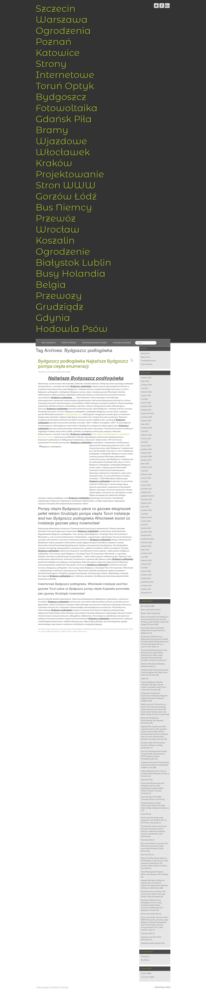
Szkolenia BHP (146, 933)
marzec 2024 (146, 478)
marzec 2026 (146, 395)
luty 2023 (144, 524)
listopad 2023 (146, 492)
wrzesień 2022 (146, 542)
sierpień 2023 (146, 503)
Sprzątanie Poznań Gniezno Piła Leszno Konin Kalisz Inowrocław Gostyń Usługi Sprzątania (153, 894)
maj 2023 (144, 514)
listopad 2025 (146, 410)
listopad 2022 (146, 535)
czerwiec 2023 (146, 510)
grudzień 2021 (146, 574)
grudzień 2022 (146, 531)
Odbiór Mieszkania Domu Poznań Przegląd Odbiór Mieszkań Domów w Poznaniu (155, 773)
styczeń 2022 (146, 571)
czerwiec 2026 (146, 384)
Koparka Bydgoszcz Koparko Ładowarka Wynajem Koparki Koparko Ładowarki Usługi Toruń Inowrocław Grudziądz (153, 686)
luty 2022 (144, 567)
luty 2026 (144, 399)
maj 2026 (144, 388)
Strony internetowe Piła (150, 913)
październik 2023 (147, 496)
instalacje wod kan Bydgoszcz (115, 629)
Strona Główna (122, 343)
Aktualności (49, 343)
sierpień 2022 (146, 546)
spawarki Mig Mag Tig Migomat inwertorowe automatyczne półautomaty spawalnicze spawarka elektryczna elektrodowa (154, 884)
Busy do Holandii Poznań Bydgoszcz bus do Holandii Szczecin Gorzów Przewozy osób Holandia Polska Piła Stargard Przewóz (154, 620)
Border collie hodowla (149, 613)
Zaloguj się (145, 956)
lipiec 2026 (145, 381)
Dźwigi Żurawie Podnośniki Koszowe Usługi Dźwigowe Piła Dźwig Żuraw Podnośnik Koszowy (154, 672)
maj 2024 (144, 470)
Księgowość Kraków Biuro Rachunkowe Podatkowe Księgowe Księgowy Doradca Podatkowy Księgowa (154, 697)
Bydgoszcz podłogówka (72, 629)
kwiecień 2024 (146, 474)
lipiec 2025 (145, 424)
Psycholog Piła (146, 840)
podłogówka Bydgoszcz (50, 631)
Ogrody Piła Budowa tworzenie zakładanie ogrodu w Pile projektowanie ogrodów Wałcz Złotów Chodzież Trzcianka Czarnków (152, 788)
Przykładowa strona (94, 343)
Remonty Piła (146, 854)
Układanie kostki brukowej (151, 943)
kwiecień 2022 (146, 560)
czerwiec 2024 (146, 467)
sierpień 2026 (146, 377)
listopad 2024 (146, 453)
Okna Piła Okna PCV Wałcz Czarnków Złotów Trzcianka (151, 798)
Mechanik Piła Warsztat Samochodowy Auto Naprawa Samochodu (152, 720)
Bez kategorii (52, 629)
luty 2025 (144, 442)
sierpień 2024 (146, 460)
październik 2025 (147, 413)
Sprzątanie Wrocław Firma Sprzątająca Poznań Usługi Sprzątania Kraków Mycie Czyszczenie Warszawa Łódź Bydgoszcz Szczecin (152, 905)
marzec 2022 (146, 564)
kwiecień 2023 (146, 517)
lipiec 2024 (145, 463)
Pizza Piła (144, 814)
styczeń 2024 (146, 485)
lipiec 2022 (145, 549)
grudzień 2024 (146, 449)
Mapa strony (69, 343)
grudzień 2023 (146, 488)
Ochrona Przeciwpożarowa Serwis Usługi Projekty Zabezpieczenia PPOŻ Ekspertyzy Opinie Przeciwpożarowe (154, 755)
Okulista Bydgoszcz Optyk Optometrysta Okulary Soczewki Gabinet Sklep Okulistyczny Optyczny (155, 805)
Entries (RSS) (146, 973)
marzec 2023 (146, 521)
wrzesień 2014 (146, 592)
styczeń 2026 (146, 402)
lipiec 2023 (145, 506)
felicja (68, 372)
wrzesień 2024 (146, 456)
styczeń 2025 (146, 445)
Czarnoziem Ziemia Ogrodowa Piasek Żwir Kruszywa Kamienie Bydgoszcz (153, 630)
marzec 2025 (146, 438)
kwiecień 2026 (146, 392)
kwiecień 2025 (146, 435)
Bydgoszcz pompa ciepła (93, 629)
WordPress (145, 960)
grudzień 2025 (146, 406)
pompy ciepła (66, 631)
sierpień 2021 (146, 589)
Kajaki (143, 678)
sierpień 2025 (146, 420)
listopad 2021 (146, 578)
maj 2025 (144, 431)
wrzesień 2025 (146, 417)
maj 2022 (144, 557)
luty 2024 (144, 481)
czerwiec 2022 (146, 553)
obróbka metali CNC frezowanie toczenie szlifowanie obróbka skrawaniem (153, 745)
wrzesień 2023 (146, 499)
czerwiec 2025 (146, 427)
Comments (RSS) (147, 977)
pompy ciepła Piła (79, 631)
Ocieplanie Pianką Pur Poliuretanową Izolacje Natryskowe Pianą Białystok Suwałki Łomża (155, 765)
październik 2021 (147, 582)
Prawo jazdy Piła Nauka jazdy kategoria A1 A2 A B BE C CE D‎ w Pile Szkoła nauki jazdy (154, 820)
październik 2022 (147, 539)
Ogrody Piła (145, 779)
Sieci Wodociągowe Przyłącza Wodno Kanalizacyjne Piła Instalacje (154, 872)
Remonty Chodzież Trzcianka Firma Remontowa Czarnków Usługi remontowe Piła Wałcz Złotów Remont (154, 847)
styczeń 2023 (146, 528)
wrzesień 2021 (146, 585)
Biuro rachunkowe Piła (149, 609)
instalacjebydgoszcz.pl (73, 414)
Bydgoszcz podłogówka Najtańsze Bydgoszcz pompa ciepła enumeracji (83, 363)
